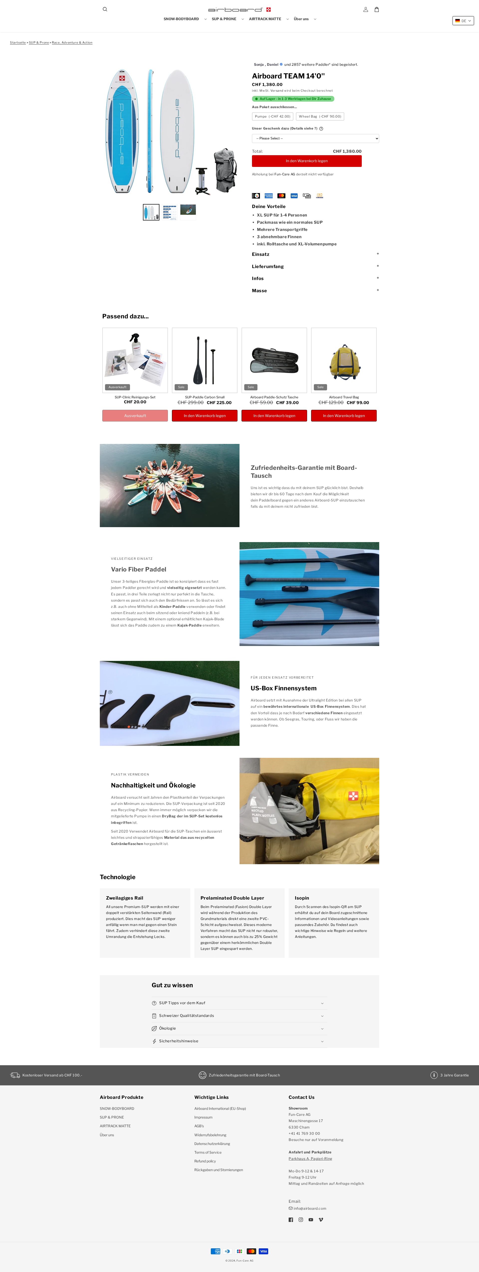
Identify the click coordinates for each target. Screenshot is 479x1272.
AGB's (199, 1126)
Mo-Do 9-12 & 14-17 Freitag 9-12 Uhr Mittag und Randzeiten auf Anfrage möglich (326, 1171)
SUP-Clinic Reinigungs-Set (135, 397)
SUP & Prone (39, 42)
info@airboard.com (310, 1208)
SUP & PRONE (112, 1117)
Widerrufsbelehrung (210, 1135)
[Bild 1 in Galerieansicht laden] (151, 212)
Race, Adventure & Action (72, 42)
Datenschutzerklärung (212, 1143)
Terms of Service (208, 1152)
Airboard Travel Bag (344, 397)
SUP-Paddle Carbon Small (205, 397)
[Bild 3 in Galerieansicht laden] (188, 212)
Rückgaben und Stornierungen (218, 1170)
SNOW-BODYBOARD (117, 1108)
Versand (276, 90)
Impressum (203, 1117)
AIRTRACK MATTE (115, 1126)
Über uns (107, 1135)
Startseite (18, 42)
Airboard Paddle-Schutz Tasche (274, 397)
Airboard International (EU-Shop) (220, 1108)
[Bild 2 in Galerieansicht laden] (170, 212)
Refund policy (205, 1161)
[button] (105, 9)
